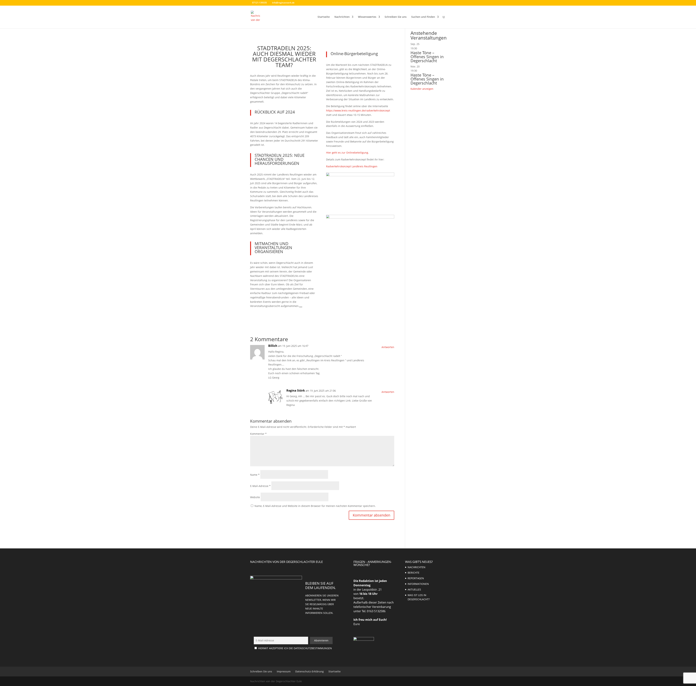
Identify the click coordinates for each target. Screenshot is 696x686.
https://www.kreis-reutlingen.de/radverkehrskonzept (358, 110)
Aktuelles (414, 589)
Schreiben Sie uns (396, 17)
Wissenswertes (367, 17)
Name (255, 474)
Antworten (388, 347)
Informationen (418, 584)
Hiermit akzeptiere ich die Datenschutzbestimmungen (295, 648)
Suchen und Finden (423, 17)
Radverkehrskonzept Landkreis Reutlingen (351, 166)
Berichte (413, 572)
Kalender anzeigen (422, 88)
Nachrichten (342, 17)
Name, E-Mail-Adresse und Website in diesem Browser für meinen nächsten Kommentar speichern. (315, 506)
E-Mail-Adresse (260, 486)
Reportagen (416, 578)
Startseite (324, 17)
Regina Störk (295, 390)
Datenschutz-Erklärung (309, 671)
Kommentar (258, 433)
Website (255, 497)
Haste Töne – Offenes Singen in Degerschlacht (427, 56)
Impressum (284, 671)
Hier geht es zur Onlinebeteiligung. (347, 152)
